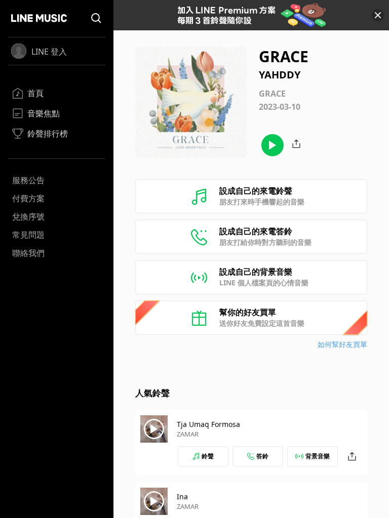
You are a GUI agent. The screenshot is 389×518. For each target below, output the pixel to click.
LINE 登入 (49, 51)
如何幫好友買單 (342, 344)
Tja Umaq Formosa (208, 424)
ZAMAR (188, 434)
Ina (182, 496)
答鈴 (262, 456)
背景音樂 (317, 456)
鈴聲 (208, 456)
